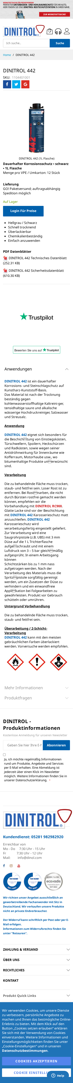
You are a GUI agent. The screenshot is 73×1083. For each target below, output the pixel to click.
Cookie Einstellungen (36, 1072)
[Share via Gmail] (25, 84)
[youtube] (18, 866)
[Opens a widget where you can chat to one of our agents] (58, 1076)
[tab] (36, 369)
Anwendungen (18, 369)
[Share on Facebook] (7, 84)
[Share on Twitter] (16, 84)
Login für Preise (23, 211)
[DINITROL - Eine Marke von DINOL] (24, 31)
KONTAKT (10, 980)
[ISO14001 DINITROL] (12, 881)
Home (7, 55)
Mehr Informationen (23, 687)
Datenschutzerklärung (31, 780)
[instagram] (11, 866)
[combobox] (26, 43)
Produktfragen (18, 698)
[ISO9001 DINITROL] (33, 881)
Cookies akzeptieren (36, 1061)
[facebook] (4, 866)
